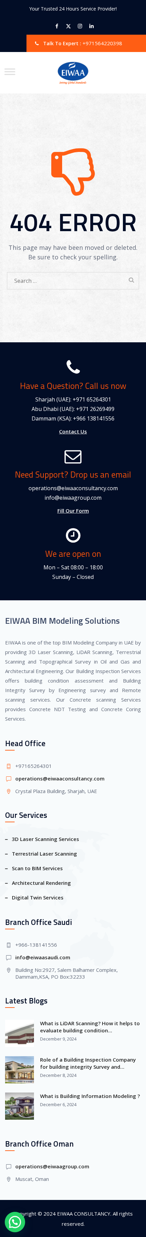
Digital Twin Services (37, 897)
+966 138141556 (93, 418)
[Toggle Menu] (9, 71)
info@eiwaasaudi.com (42, 957)
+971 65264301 (92, 399)
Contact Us (73, 431)
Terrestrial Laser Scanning (44, 853)
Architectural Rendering (41, 882)
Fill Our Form (73, 510)
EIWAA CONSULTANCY (83, 1213)
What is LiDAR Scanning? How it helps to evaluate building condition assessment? (90, 1027)
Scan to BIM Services (37, 868)
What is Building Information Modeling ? (90, 1096)
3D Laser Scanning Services (45, 839)
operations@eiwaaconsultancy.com (73, 488)
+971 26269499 (95, 409)
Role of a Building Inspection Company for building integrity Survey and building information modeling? (88, 1063)
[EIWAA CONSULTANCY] (73, 72)
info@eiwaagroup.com (73, 497)
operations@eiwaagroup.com (52, 1166)
